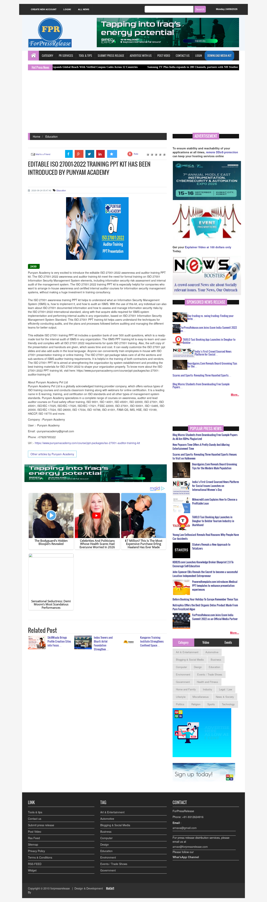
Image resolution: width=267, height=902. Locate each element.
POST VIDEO (163, 55)
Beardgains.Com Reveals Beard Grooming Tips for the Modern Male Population (214, 466)
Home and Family (186, 689)
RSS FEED (34, 864)
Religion (195, 704)
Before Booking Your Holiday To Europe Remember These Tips (205, 599)
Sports (211, 704)
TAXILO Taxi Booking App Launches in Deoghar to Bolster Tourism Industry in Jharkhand (213, 521)
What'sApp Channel (186, 857)
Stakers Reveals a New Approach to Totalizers (211, 546)
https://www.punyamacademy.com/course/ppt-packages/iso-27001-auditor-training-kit (87, 443)
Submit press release (41, 825)
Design (198, 667)
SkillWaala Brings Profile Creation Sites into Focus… (59, 641)
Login (198, 55)
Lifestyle (180, 697)
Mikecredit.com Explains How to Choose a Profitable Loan (214, 501)
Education (51, 136)
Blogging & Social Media (190, 659)
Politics (180, 704)
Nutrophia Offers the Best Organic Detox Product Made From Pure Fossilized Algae (205, 607)
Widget (32, 870)
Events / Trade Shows (209, 674)
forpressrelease (60, 888)
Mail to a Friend (43, 154)
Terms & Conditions (40, 857)
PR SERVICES (66, 55)
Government (183, 682)
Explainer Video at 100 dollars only (208, 247)
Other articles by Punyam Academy (52, 454)
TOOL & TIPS (85, 55)
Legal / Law (225, 689)
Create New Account (43, 9)
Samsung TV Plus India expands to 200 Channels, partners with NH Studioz (164, 67)
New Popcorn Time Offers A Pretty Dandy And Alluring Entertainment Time (201, 447)
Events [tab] (228, 642)
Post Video (34, 831)
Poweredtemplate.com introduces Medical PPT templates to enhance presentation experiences (214, 585)
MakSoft (110, 888)
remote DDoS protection (222, 152)
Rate (136, 153)
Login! (67, 9)
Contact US (183, 55)
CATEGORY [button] (47, 55)
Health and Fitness (207, 682)
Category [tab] (183, 642)
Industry (207, 689)
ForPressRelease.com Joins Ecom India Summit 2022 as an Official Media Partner (215, 617)
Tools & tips (35, 812)
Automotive (211, 652)
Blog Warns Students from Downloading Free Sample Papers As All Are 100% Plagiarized (205, 437)
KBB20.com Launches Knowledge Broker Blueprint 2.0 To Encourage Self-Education (203, 564)
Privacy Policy (36, 851)
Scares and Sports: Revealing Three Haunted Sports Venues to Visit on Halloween (205, 456)
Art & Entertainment (187, 652)
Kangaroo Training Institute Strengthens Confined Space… (152, 641)
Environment (183, 674)
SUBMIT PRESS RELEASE (111, 55)
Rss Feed (34, 838)
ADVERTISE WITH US (141, 55)
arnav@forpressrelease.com (190, 847)
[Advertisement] (133, 103)
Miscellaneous (201, 697)
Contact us (34, 819)
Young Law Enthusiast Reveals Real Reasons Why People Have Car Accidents (206, 537)
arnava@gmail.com (185, 828)
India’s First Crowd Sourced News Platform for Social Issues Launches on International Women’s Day (215, 486)
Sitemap (33, 844)
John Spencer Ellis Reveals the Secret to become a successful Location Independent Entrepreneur (205, 574)
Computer (181, 667)
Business (216, 659)
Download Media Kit (219, 55)
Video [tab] (205, 642)
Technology (228, 704)
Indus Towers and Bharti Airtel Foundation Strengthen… (103, 643)
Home (36, 136)
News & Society (225, 697)
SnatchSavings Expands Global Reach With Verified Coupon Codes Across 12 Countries (57, 67)
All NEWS (83, 9)
